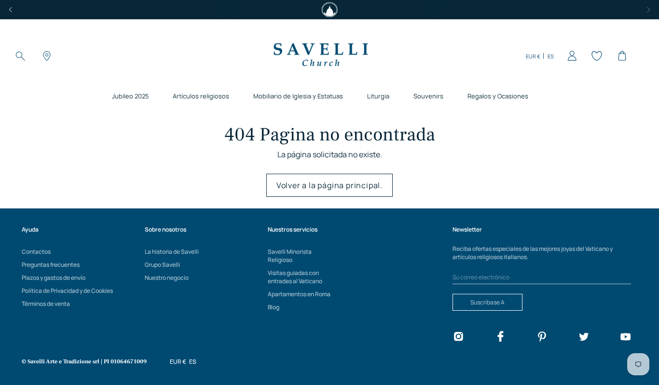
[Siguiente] (648, 9)
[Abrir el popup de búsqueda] (20, 56)
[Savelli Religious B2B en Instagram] (458, 337)
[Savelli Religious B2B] (320, 56)
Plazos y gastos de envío (53, 278)
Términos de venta (46, 304)
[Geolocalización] (45, 56)
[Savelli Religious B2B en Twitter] (584, 337)
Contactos (36, 252)
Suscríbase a (487, 302)
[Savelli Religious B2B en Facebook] (500, 337)
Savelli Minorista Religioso (290, 256)
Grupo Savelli (162, 265)
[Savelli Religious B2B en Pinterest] (542, 337)
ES (551, 56)
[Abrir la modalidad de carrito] (620, 56)
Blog (273, 307)
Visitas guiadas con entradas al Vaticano (295, 277)
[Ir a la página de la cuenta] (570, 56)
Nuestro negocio (167, 278)
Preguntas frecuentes (51, 265)
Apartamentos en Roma (299, 294)
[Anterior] (10, 9)
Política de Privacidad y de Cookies (67, 291)
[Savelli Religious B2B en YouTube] (625, 337)
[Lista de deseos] (595, 56)
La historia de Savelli (172, 252)
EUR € (533, 56)
